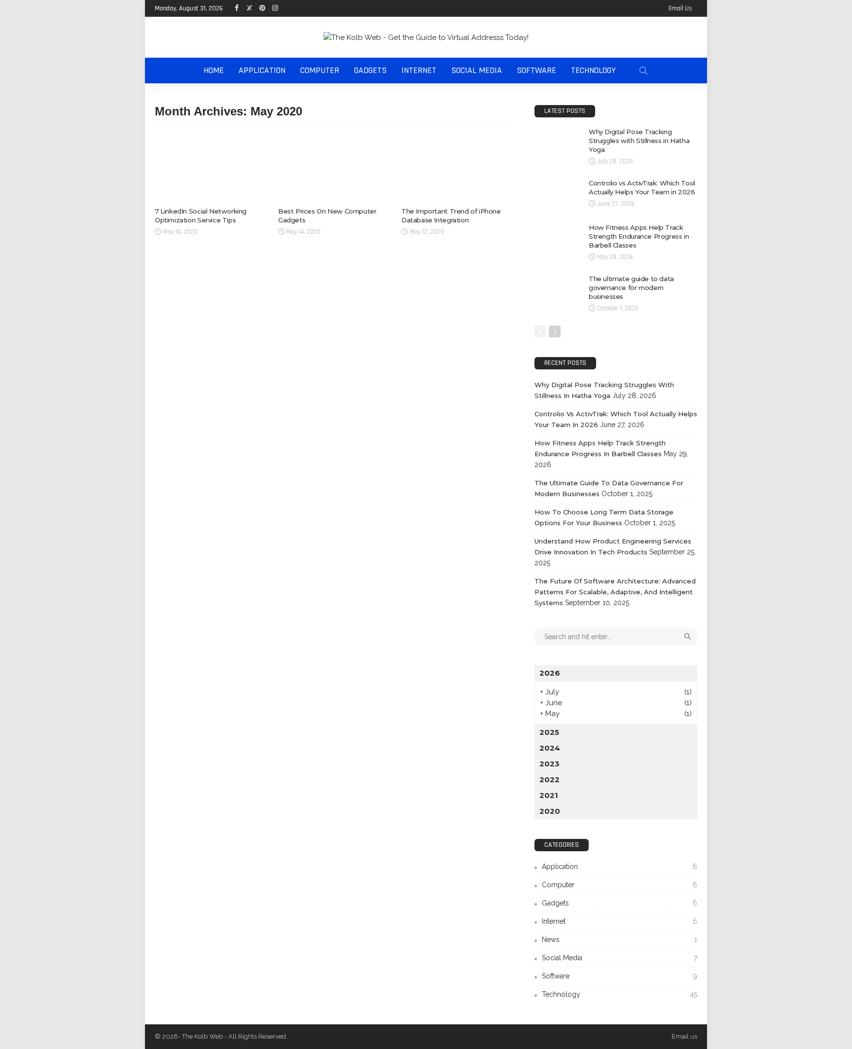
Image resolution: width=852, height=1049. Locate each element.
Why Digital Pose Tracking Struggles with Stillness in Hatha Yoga (639, 140)
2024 (549, 748)
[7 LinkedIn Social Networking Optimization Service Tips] (209, 168)
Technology (593, 70)
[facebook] (236, 8)
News (619, 939)
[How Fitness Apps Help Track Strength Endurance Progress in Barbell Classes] (556, 239)
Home (214, 70)
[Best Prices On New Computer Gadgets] (332, 168)
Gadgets (370, 70)
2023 (549, 763)
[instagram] (274, 8)
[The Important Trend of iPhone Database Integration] (455, 168)
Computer (319, 70)
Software (536, 70)
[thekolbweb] (426, 37)
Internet (418, 70)
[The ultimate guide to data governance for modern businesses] (556, 290)
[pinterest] (261, 8)
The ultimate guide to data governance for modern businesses (631, 287)
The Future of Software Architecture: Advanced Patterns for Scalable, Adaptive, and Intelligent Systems (615, 592)
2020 (549, 811)
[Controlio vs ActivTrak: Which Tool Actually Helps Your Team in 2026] (556, 195)
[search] (643, 70)
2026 (549, 673)
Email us (680, 8)
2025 (549, 732)
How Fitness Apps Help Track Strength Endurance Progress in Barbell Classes (639, 236)
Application (262, 70)
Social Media (476, 70)
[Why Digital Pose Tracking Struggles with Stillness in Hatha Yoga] (556, 143)
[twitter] (249, 8)
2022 (549, 779)
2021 (548, 795)
